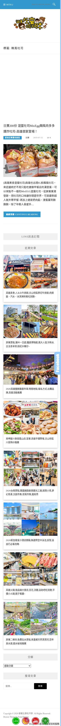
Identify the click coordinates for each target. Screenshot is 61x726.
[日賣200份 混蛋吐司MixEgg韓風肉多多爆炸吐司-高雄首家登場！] (30, 160)
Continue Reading (26, 214)
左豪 (27, 138)
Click (57, 363)
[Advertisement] (30, 92)
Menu (9, 4)
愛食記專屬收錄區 (12, 138)
